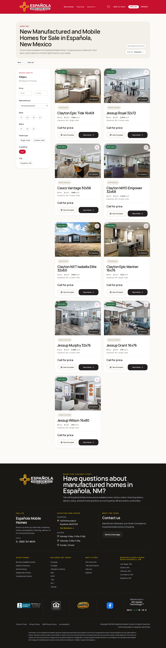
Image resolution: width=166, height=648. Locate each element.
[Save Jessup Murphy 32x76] (97, 304)
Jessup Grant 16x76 (121, 345)
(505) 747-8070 (119, 7)
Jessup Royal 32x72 (121, 113)
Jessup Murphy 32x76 (74, 345)
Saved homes (21, 569)
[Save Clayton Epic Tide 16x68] (97, 72)
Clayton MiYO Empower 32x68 (124, 190)
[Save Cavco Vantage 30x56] (97, 147)
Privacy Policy (34, 624)
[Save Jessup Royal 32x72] (146, 72)
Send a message (112, 534)
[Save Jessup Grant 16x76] (146, 304)
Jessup (54, 587)
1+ (21, 117)
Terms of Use (21, 624)
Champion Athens (58, 569)
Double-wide (39, 140)
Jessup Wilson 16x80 (73, 420)
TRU (52, 580)
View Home (87, 135)
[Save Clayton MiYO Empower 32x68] (146, 147)
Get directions (67, 528)
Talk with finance (92, 565)
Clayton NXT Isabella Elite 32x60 (76, 268)
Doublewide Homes (24, 576)
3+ (34, 117)
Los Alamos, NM (126, 574)
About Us (90, 7)
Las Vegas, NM (126, 564)
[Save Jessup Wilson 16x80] (97, 379)
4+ (40, 117)
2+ (27, 117)
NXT (52, 583)
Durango (54, 562)
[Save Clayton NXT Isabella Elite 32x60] (97, 226)
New (22, 152)
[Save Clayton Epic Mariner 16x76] (146, 226)
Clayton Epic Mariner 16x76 (122, 268)
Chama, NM (124, 567)
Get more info (90, 562)
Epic (52, 572)
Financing (80, 7)
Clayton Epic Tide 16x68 (75, 113)
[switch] (139, 7)
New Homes (69, 7)
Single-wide (25, 140)
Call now (88, 569)
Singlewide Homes (23, 572)
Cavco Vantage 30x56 (74, 188)
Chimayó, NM (125, 571)
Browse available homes (25, 562)
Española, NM (26, 163)
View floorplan (68, 135)
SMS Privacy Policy (49, 624)
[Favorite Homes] (108, 6)
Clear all (30, 62)
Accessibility (64, 624)
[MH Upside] (137, 610)
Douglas (54, 565)
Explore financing (23, 565)
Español (88, 572)
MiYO (53, 576)
